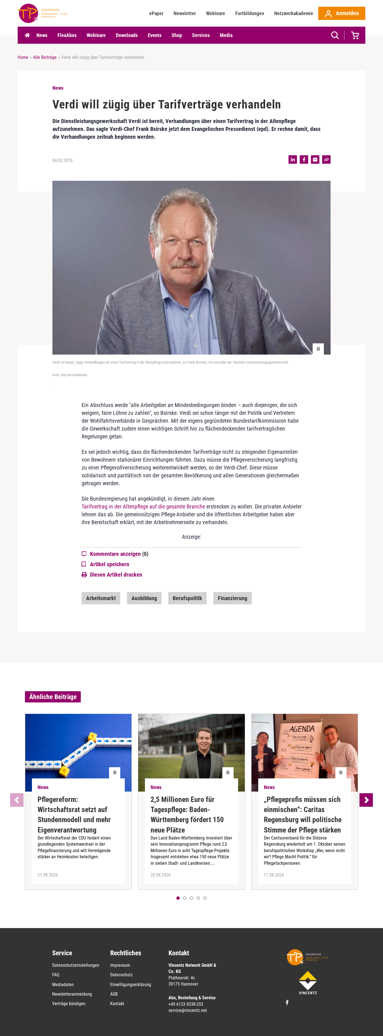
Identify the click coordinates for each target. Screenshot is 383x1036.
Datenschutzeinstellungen (75, 965)
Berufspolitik (187, 598)
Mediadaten (63, 984)
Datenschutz (121, 974)
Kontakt (117, 1003)
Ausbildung (144, 598)
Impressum (120, 965)
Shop (177, 35)
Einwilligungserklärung (130, 984)
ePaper (156, 13)
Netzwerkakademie (293, 13)
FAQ (55, 974)
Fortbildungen (249, 13)
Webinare (215, 13)
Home (27, 35)
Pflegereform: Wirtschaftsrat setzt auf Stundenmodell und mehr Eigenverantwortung (74, 814)
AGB (114, 994)
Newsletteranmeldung (72, 994)
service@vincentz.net (188, 1010)
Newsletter (185, 13)
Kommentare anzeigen (119, 554)
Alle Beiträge (45, 57)
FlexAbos (67, 35)
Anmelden (346, 13)
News (41, 35)
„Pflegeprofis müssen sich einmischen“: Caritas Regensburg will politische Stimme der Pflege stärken (303, 814)
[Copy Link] (326, 159)
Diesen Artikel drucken (116, 574)
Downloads (127, 35)
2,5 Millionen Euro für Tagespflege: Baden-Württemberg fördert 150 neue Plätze (187, 814)
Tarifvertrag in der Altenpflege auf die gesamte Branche (143, 506)
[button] (184, 898)
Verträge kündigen (69, 1003)
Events (154, 35)
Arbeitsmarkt (101, 598)
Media (226, 35)
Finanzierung (232, 598)
